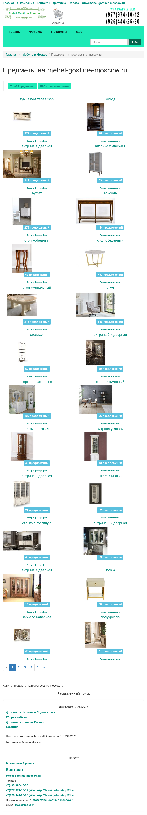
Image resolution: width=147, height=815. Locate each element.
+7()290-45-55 (17, 785)
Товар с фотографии (37, 140)
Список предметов (56, 86)
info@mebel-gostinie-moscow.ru (103, 3)
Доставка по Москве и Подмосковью (31, 712)
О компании (25, 3)
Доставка (59, 3)
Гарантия (12, 727)
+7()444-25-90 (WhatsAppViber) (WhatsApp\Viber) (41, 795)
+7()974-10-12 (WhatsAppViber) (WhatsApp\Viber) (41, 790)
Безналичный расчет (20, 763)
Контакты (43, 3)
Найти (135, 42)
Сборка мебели (16, 717)
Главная (9, 3)
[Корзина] (73, 16)
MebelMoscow (24, 805)
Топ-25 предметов (22, 86)
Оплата (74, 3)
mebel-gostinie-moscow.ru (23, 775)
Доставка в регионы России (25, 722)
